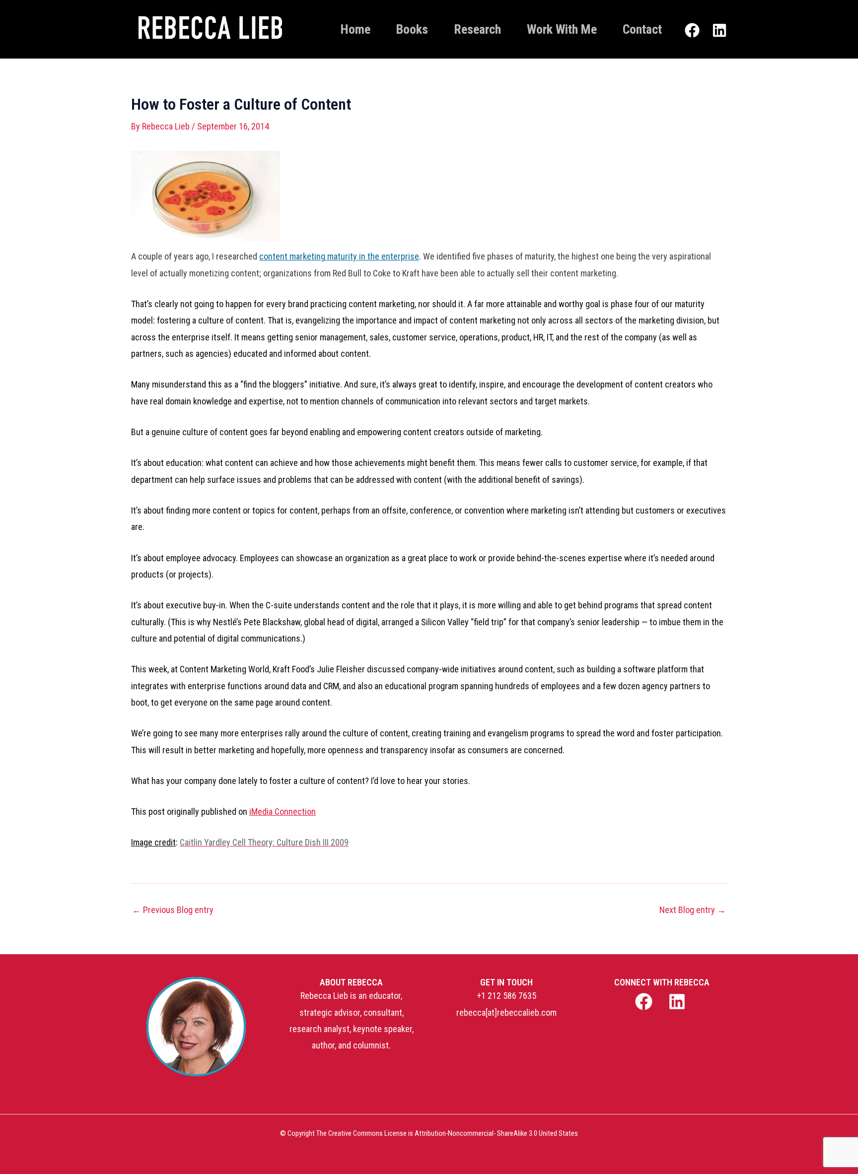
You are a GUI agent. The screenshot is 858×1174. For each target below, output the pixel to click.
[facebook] (644, 1001)
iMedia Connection (282, 811)
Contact (642, 29)
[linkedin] (678, 1001)
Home (355, 29)
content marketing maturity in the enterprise (339, 256)
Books (412, 29)
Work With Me (562, 29)
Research (477, 29)
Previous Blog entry (173, 910)
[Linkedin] (719, 30)
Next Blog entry (692, 910)
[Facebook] (692, 30)
